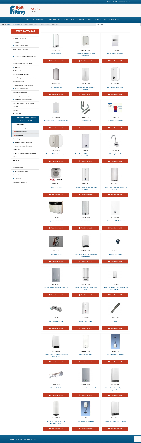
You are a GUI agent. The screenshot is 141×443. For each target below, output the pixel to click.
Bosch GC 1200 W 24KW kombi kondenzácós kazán (116, 222)
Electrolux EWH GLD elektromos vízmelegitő (86, 88)
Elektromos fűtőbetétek (56, 388)
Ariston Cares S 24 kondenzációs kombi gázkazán (115, 188)
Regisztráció (114, 20)
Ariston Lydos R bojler (85, 321)
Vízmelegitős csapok (115, 154)
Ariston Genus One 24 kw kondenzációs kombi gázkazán (86, 255)
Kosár (89, 20)
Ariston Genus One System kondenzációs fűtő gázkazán (56, 355)
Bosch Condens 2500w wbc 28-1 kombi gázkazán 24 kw (86, 155)
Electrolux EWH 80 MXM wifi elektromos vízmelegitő (86, 188)
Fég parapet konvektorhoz (115, 254)
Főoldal (27, 20)
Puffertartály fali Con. (56, 87)
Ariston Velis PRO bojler (85, 354)
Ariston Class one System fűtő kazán (115, 421)
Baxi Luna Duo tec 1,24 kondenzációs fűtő (85, 388)
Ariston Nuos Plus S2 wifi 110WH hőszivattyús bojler (56, 422)
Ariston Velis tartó (86, 120)
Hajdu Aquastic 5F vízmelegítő (85, 421)
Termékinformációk (57, 61)
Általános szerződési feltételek (61, 20)
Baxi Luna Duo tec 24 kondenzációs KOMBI (56, 287)
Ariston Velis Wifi (85, 221)
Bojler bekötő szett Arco (56, 321)
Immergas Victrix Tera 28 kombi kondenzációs (86, 54)
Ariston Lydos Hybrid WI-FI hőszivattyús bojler (86, 288)
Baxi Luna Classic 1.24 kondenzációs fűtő (56, 120)
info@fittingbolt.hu (125, 1)
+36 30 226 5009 (112, 1)
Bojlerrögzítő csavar (56, 254)
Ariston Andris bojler (56, 187)
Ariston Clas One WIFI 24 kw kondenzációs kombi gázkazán (115, 288)
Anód (115, 321)
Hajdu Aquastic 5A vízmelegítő (115, 354)
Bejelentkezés (100, 20)
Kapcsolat (81, 20)
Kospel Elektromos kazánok (115, 53)
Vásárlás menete (39, 20)
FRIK (34, 439)
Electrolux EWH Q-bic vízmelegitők (56, 154)
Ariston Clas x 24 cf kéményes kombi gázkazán (115, 389)
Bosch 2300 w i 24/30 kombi (115, 87)
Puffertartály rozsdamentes (115, 120)
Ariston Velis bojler (56, 53)
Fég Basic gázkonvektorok (56, 221)
